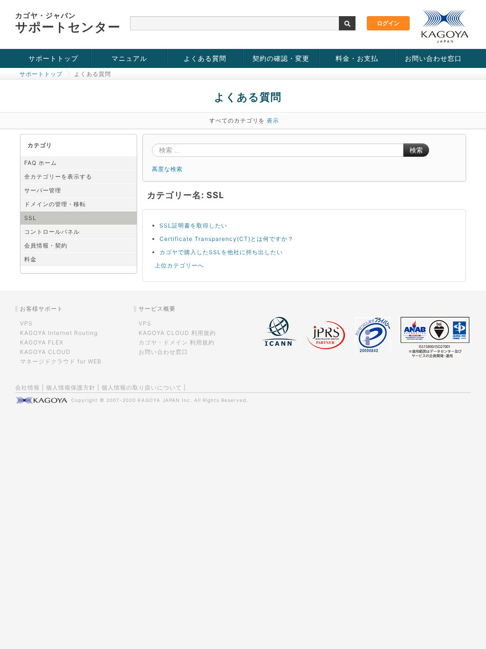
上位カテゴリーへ (179, 265)
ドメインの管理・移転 (55, 204)
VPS (26, 323)
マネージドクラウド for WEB (61, 361)
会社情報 (27, 387)
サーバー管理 (42, 190)
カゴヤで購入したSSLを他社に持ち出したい (221, 252)
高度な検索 (167, 168)
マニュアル (129, 58)
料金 (30, 259)
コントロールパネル (52, 231)
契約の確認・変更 (280, 58)
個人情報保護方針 (70, 387)
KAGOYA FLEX (42, 342)
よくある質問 (205, 58)
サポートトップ (53, 58)
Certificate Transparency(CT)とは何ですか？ (226, 238)
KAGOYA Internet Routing (59, 332)
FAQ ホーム (40, 162)
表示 (273, 120)
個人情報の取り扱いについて (142, 387)
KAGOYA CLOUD (45, 351)
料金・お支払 (357, 58)
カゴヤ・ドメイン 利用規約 (177, 342)
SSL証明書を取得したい (193, 225)
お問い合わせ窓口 (433, 58)
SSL (30, 217)
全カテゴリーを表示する (58, 176)
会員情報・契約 (45, 245)
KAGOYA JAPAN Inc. (165, 400)
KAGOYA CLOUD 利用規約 (177, 332)
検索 (416, 150)
